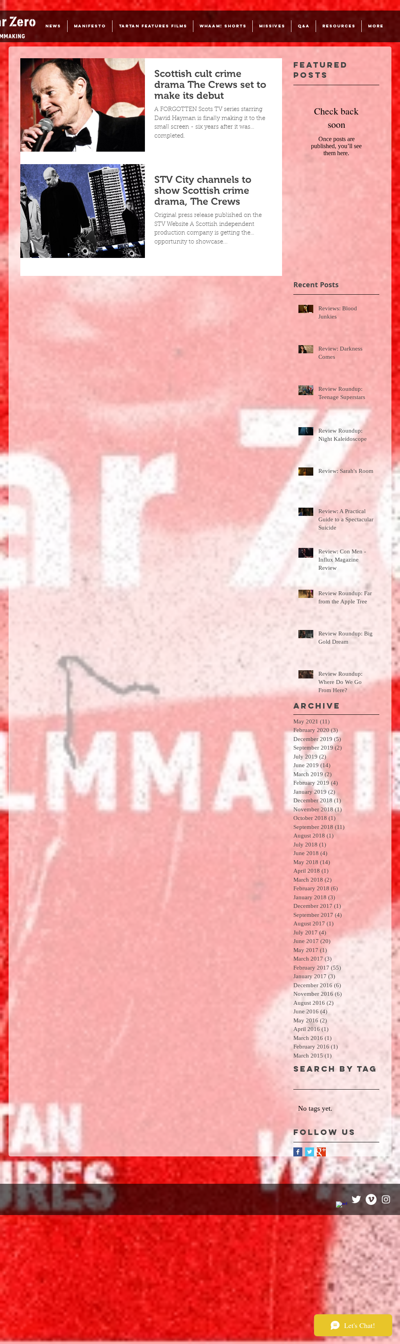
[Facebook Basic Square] (297, 1151)
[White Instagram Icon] (385, 1199)
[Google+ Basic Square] (321, 1151)
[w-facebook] (341, 1206)
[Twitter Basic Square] (309, 1151)
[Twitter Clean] (356, 1199)
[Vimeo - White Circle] (371, 1199)
